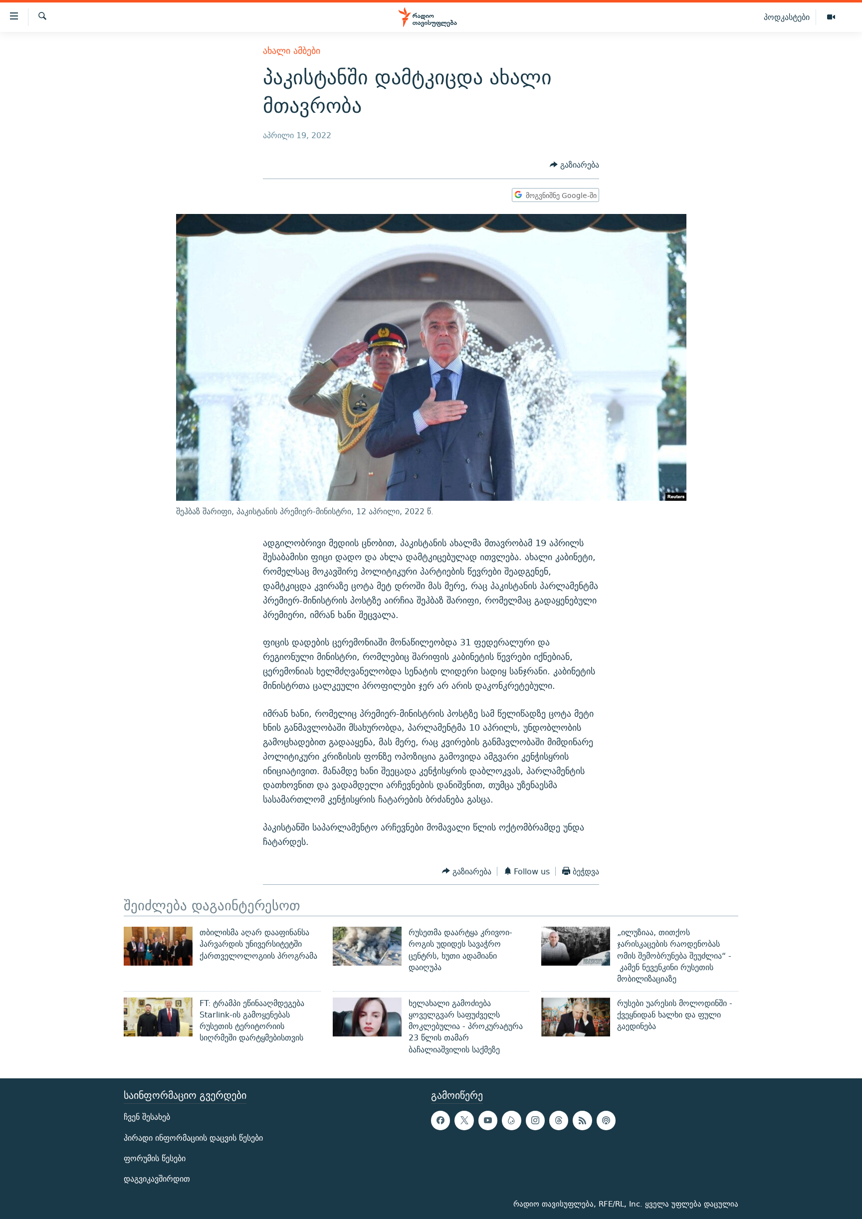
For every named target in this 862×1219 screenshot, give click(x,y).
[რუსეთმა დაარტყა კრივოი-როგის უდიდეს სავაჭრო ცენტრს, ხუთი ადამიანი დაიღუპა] (367, 946)
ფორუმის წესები (155, 1158)
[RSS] (582, 1120)
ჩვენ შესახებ (147, 1117)
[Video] (831, 17)
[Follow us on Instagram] (535, 1120)
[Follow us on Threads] (558, 1120)
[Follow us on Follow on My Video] (511, 1120)
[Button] (574, 165)
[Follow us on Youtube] (487, 1120)
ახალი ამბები (291, 50)
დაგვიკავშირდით (157, 1179)
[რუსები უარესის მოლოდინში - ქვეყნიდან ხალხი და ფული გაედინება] (575, 1017)
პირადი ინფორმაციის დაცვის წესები (193, 1138)
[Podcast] (606, 1120)
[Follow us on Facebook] (440, 1120)
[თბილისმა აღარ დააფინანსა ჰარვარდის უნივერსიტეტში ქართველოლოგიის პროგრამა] (158, 946)
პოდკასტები (787, 17)
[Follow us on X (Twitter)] (463, 1120)
